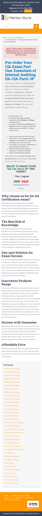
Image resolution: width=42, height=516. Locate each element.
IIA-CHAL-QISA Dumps (11, 456)
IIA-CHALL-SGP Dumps (11, 419)
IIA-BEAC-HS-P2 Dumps (12, 375)
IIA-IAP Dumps (9, 463)
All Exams (26, 495)
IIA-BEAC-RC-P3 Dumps (12, 399)
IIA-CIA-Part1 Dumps (11, 480)
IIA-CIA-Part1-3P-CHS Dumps (14, 422)
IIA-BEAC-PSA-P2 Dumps (12, 392)
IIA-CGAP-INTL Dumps (11, 412)
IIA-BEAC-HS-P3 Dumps (12, 379)
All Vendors (15, 495)
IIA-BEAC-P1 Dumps (10, 389)
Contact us (8, 497)
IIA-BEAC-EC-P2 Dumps (12, 369)
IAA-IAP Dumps (9, 453)
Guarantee (29, 497)
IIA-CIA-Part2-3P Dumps (12, 426)
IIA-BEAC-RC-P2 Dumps (12, 395)
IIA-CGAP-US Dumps (11, 416)
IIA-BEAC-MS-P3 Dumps (12, 385)
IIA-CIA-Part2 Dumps (11, 476)
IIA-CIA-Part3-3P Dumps (12, 470)
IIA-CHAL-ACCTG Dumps (12, 446)
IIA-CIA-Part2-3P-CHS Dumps (14, 429)
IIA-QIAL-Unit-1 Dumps (11, 436)
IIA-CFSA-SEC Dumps (11, 409)
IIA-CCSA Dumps (9, 473)
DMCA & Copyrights (11, 499)
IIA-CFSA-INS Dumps (11, 406)
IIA (10, 37)
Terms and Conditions (21, 185)
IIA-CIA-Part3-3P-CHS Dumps (14, 433)
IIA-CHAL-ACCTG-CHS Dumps (14, 449)
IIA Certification (18, 37)
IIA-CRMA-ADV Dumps (11, 459)
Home (5, 37)
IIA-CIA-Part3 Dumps (11, 483)
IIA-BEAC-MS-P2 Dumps (12, 382)
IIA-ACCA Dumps (10, 466)
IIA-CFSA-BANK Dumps (12, 402)
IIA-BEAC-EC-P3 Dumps (12, 372)
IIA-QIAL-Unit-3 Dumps (11, 443)
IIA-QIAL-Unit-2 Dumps (11, 439)
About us (19, 497)
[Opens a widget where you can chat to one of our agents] (34, 512)
